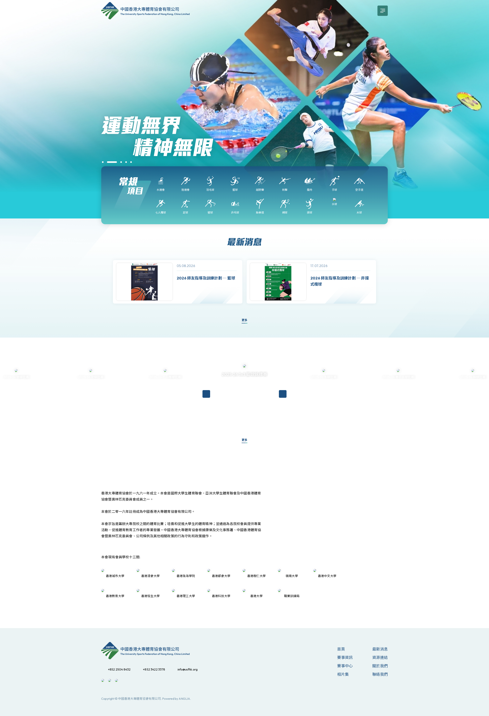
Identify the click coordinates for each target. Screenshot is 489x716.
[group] (178, 282)
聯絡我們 (380, 674)
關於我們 (380, 665)
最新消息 (380, 649)
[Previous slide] (105, 282)
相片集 (343, 674)
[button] (103, 162)
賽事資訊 (345, 657)
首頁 (341, 649)
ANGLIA (184, 699)
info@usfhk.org (188, 669)
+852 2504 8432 (119, 669)
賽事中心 (345, 665)
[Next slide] (384, 282)
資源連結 (380, 657)
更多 (244, 320)
